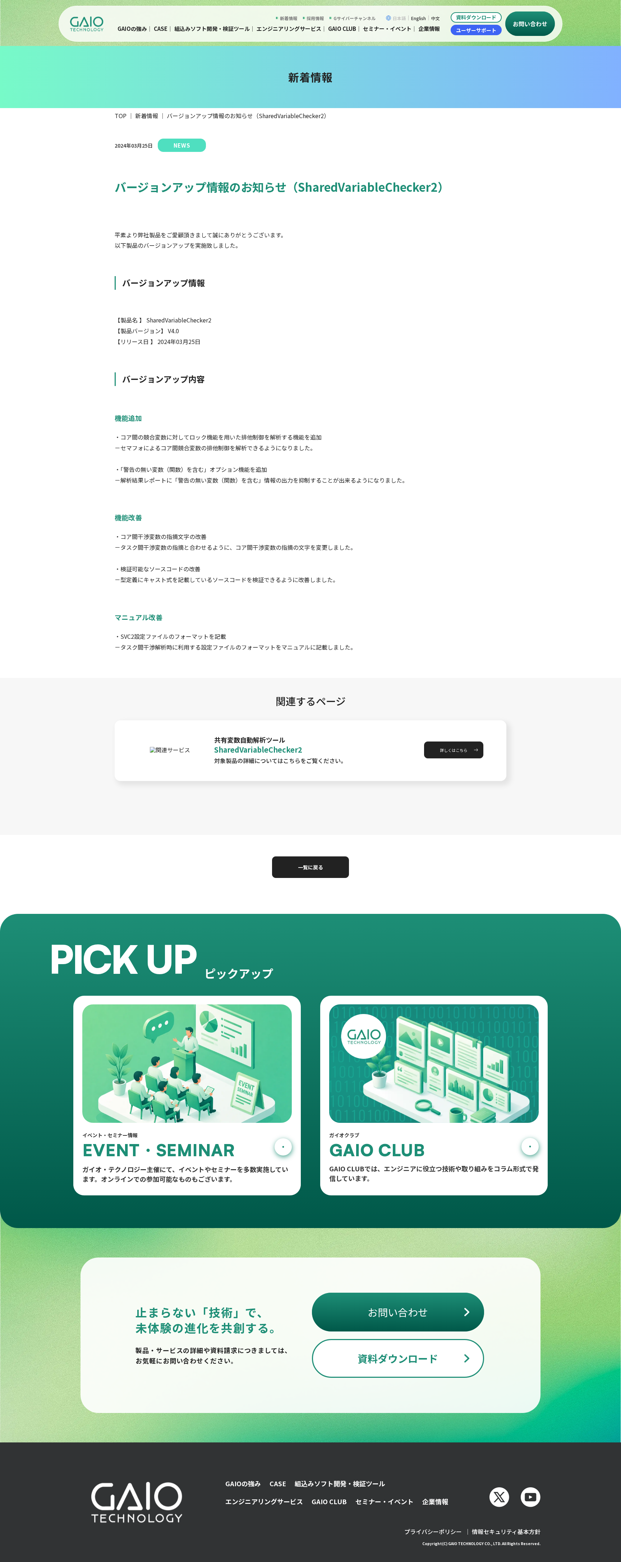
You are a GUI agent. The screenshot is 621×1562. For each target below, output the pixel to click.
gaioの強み (132, 28)
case (160, 28)
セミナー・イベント (387, 28)
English (418, 18)
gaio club (342, 28)
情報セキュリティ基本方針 (506, 1531)
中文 (435, 18)
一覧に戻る (310, 867)
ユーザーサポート (476, 30)
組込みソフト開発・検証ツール (212, 28)
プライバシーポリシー (433, 1531)
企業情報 (429, 28)
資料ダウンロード (476, 17)
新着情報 (288, 18)
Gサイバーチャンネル (355, 18)
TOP (120, 115)
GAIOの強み (243, 1483)
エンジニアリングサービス (289, 28)
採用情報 (315, 18)
